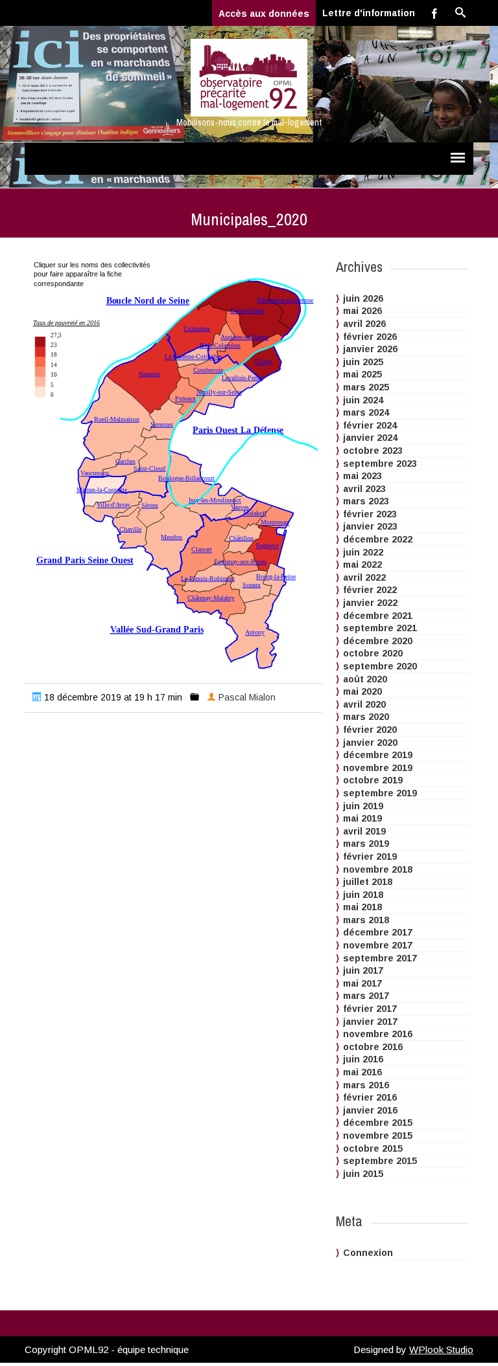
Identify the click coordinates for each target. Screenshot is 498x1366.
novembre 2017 (377, 945)
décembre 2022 (377, 539)
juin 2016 (363, 1059)
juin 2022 (363, 552)
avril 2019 (364, 831)
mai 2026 (362, 311)
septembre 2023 (380, 463)
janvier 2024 (370, 437)
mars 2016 (366, 1085)
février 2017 (370, 1008)
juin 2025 (363, 362)
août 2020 (365, 679)
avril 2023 (364, 489)
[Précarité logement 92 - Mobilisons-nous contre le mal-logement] (249, 78)
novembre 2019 (377, 768)
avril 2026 (364, 324)
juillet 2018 (367, 882)
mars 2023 (366, 501)
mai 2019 (362, 818)
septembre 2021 (380, 628)
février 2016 (370, 1097)
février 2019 (370, 856)
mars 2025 (366, 387)
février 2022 (370, 590)
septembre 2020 (380, 666)
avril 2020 (364, 704)
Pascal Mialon (247, 697)
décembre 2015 (377, 1122)
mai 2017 (362, 983)
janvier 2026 (370, 349)
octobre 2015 (373, 1148)
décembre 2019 (377, 755)
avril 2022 (364, 577)
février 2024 (370, 425)
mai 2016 (362, 1072)
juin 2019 (363, 806)
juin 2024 (363, 400)
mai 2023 (362, 476)
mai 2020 (362, 691)
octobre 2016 (373, 1047)
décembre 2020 (377, 641)
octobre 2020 (373, 653)
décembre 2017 (377, 932)
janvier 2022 (370, 603)
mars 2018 (366, 920)
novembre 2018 (377, 869)
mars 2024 (366, 412)
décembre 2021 (377, 615)
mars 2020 (366, 716)
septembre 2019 (380, 793)
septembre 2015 (380, 1161)
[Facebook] (434, 13)
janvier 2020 (370, 742)
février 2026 (370, 336)
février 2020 (370, 729)
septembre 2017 (380, 958)
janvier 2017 (370, 1021)
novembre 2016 (377, 1034)
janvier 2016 (370, 1110)
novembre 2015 (377, 1135)
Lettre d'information (368, 13)
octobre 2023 (373, 450)
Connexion (368, 1253)
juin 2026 (363, 298)
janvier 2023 (370, 526)
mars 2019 (366, 843)
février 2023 (370, 514)
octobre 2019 (373, 780)
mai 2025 (362, 374)
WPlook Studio (441, 1349)
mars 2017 (366, 996)
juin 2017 (363, 970)
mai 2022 (362, 564)
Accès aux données (264, 13)
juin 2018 (363, 895)
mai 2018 (362, 907)
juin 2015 (363, 1174)
